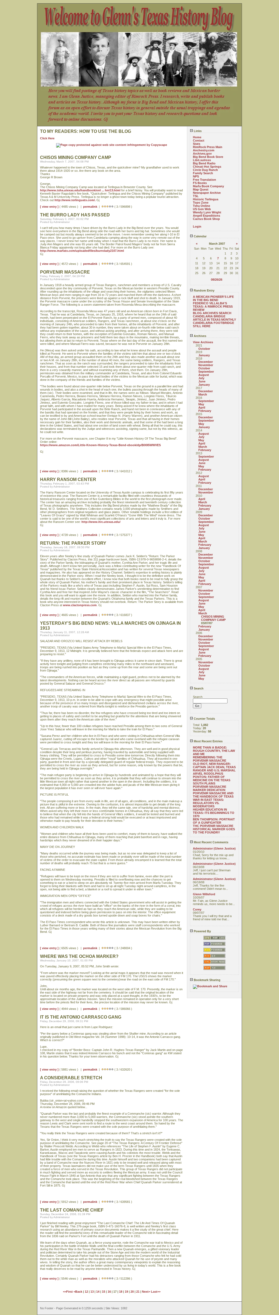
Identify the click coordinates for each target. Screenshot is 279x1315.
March (202, 394)
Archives (199, 336)
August (203, 374)
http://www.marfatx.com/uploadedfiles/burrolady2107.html (82, 250)
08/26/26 (216, 279)
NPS (196, 176)
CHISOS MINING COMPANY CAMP (213, 618)
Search (198, 688)
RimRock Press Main (207, 147)
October (204, 348)
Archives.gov (202, 153)
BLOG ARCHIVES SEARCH (212, 313)
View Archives (203, 342)
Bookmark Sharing (206, 980)
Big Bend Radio (204, 163)
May (201, 404)
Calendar (200, 236)
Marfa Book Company (208, 186)
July (201, 378)
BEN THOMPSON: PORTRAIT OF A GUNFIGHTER (214, 821)
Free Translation (204, 179)
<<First (68, 1291)
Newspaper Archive (207, 192)
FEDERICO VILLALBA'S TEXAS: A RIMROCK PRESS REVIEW (213, 306)
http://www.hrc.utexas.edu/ (100, 521)
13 (92, 1291)
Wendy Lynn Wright (207, 212)
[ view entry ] (49, 206)
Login (197, 226)
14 (97, 1291)
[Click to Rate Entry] (102, 206)
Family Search (203, 173)
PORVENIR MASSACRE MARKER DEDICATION (209, 788)
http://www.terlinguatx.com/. (75, 200)
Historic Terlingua (205, 199)
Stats (196, 143)
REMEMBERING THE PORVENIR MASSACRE (209, 759)
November (205, 365)
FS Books (200, 183)
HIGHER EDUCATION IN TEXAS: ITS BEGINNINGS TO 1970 (213, 813)
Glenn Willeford (204, 894)
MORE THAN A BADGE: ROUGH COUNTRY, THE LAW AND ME (214, 751)
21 (138, 1291)
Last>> (155, 1291)
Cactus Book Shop (206, 218)
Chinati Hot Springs (207, 166)
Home (197, 137)
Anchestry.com (203, 150)
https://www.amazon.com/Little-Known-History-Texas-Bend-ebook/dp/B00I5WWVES (100, 445)
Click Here (47, 138)
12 (86, 1291)
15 (103, 1291)
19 (126, 1291)
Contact (198, 140)
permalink (90, 206)
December (205, 361)
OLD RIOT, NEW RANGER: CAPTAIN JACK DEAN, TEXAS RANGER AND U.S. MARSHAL (214, 767)
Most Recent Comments (210, 842)
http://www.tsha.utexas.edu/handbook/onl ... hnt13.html (80, 190)
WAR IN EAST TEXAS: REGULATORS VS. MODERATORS (208, 803)
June (201, 381)
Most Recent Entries (208, 741)
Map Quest (200, 189)
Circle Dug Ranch (205, 169)
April (201, 407)
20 (132, 1291)
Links (197, 131)
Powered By (202, 931)
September (206, 371)
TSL (196, 196)
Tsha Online (201, 205)
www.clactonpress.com (80, 605)
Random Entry (203, 290)
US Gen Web (202, 209)
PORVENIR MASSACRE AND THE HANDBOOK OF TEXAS (213, 795)
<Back (78, 1291)
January (204, 355)
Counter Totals (204, 718)
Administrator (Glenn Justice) (214, 848)
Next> (146, 1291)
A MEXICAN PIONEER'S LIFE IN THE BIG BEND (213, 298)
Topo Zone (200, 202)
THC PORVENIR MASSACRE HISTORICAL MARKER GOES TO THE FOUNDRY (214, 829)
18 (120, 1291)
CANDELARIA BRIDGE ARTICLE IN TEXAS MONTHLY (214, 318)
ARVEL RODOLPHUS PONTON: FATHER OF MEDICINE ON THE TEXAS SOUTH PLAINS (211, 778)
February (204, 410)
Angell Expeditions (206, 215)
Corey (197, 909)
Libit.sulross (202, 160)
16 (109, 1291)
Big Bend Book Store (208, 156)
